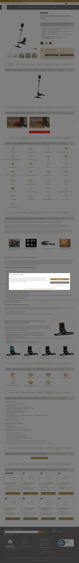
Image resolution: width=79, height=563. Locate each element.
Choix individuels (59, 285)
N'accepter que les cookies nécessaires (59, 282)
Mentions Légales (39, 288)
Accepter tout (59, 279)
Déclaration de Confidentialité (29, 288)
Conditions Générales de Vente (50, 288)
